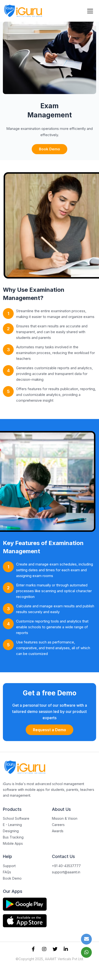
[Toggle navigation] (90, 11)
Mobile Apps (13, 843)
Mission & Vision (64, 818)
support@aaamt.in (66, 872)
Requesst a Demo (49, 729)
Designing (11, 831)
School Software (16, 818)
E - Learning (12, 825)
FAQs (7, 872)
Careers (58, 825)
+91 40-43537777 (66, 866)
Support (9, 866)
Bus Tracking (13, 837)
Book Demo (49, 149)
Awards (57, 831)
